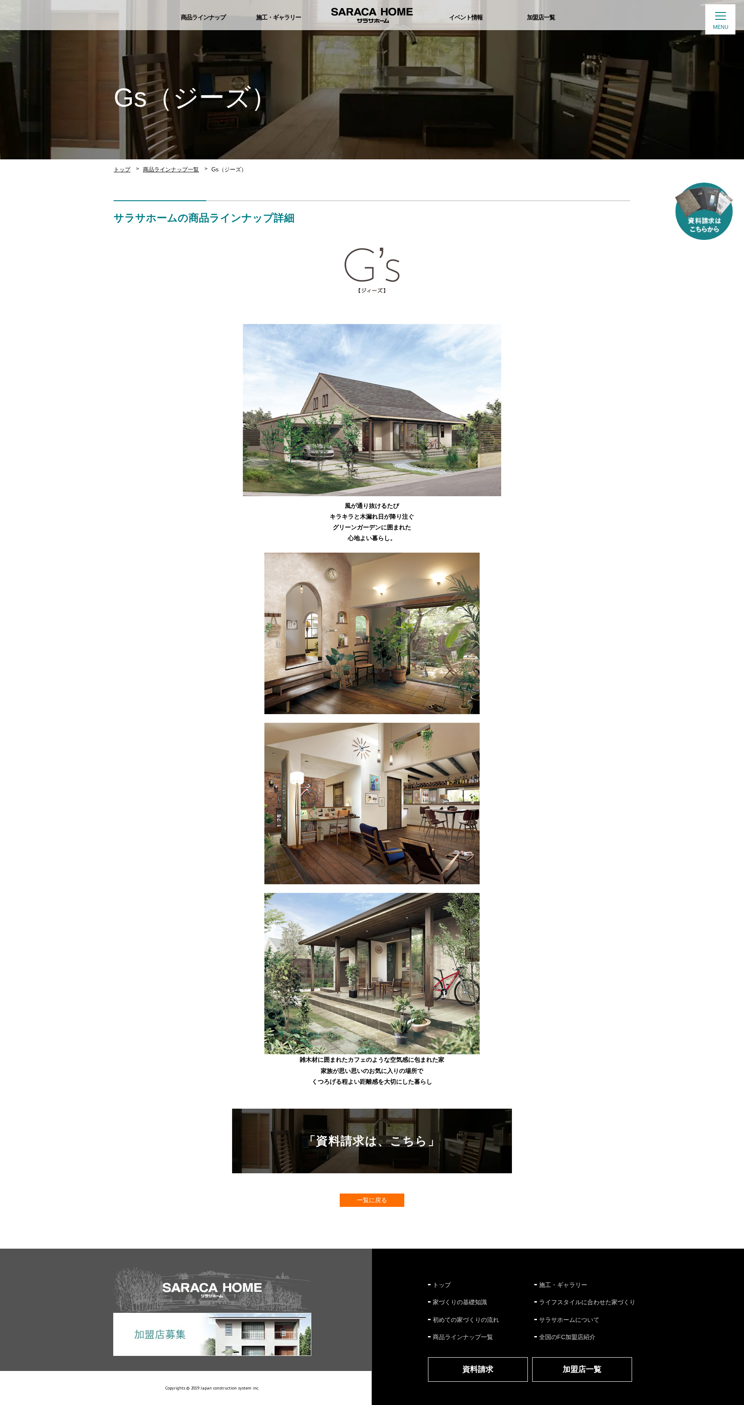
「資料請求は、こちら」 (372, 1141)
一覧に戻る (372, 1200)
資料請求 (477, 1369)
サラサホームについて (569, 1319)
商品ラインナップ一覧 (171, 169)
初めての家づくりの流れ (466, 1319)
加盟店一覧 (582, 1369)
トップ (122, 169)
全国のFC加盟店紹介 (567, 1337)
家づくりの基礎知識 (460, 1302)
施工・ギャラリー (563, 1284)
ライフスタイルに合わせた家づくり (587, 1302)
